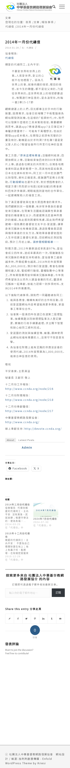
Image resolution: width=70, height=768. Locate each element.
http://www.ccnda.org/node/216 (29, 389)
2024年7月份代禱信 (45, 519)
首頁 (28, 22)
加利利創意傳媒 (29, 759)
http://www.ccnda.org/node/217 (29, 411)
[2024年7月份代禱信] (45, 510)
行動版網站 (17, 182)
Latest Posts (26, 440)
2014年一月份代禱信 (22, 42)
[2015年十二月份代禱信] (19, 546)
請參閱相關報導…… (46, 242)
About (10, 440)
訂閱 (58, 592)
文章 (8, 18)
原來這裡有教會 (30, 155)
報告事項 (48, 22)
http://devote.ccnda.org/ (43, 429)
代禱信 (9, 26)
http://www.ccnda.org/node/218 (29, 400)
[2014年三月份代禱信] (19, 516)
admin (27, 447)
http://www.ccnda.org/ (22, 422)
